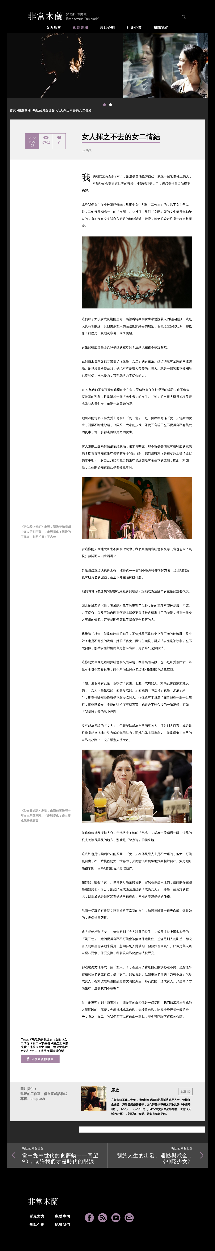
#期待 (42, 1051)
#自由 (34, 1051)
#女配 (57, 1039)
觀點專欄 (24, 110)
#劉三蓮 (51, 1047)
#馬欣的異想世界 (41, 1039)
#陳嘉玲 (62, 1047)
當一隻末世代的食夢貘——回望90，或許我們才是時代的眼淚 (60, 1155)
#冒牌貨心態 (55, 1051)
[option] (65, 65)
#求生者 (45, 1043)
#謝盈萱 (57, 1043)
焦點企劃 (37, 1224)
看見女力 (37, 1216)
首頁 (13, 110)
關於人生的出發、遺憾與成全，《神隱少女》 (155, 1155)
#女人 (25, 1051)
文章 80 (185, 1091)
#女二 (34, 1043)
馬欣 (89, 150)
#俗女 (40, 1047)
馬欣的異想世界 (44, 110)
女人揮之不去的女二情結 (74, 110)
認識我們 (62, 1224)
